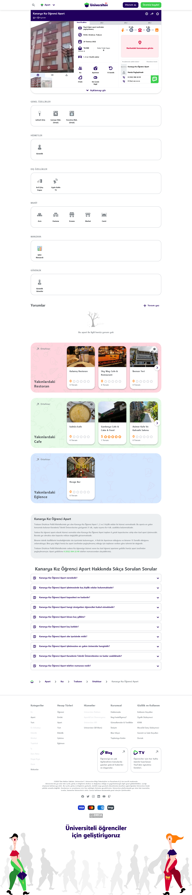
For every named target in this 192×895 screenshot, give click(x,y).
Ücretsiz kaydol (102, 477)
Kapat (85, 477)
